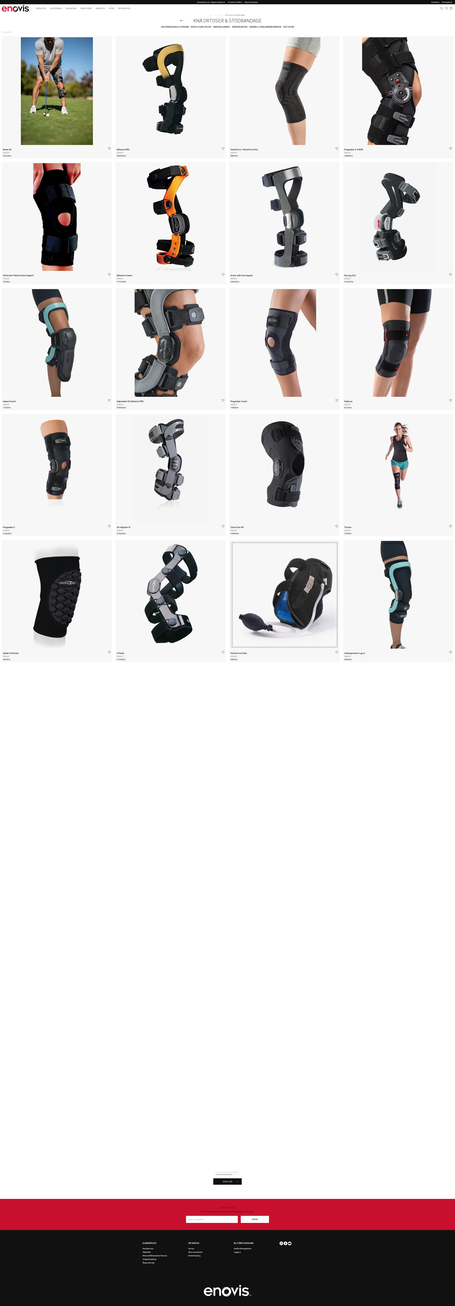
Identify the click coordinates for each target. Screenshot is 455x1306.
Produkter (218, 15)
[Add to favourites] (109, 148)
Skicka (255, 1219)
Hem (210, 15)
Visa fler (227, 1181)
